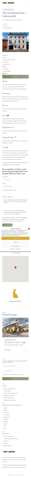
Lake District (6, 412)
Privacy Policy (18, 248)
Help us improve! (7, 445)
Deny (15, 242)
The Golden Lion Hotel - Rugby (15, 342)
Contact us (6, 441)
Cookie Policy (12, 248)
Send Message (7, 225)
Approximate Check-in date (9, 190)
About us (5, 443)
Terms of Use (11, 475)
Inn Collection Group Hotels (10, 393)
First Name (5, 176)
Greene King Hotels (8, 397)
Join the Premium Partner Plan (10, 438)
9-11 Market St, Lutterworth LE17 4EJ (13, 20)
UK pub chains (7, 391)
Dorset (5, 424)
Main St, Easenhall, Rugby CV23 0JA (14, 345)
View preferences (15, 246)
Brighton (5, 421)
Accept (15, 238)
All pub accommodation (9, 388)
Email (3, 183)
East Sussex (6, 414)
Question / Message (7, 196)
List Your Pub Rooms (8, 436)
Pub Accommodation (8, 9)
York (4, 426)
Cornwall (5, 419)
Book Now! (15, 77)
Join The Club (15, 378)
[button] (29, 229)
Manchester (6, 417)
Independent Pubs (16, 301)
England (5, 408)
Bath (4, 428)
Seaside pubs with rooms (9, 400)
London (5, 410)
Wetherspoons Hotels (8, 395)
